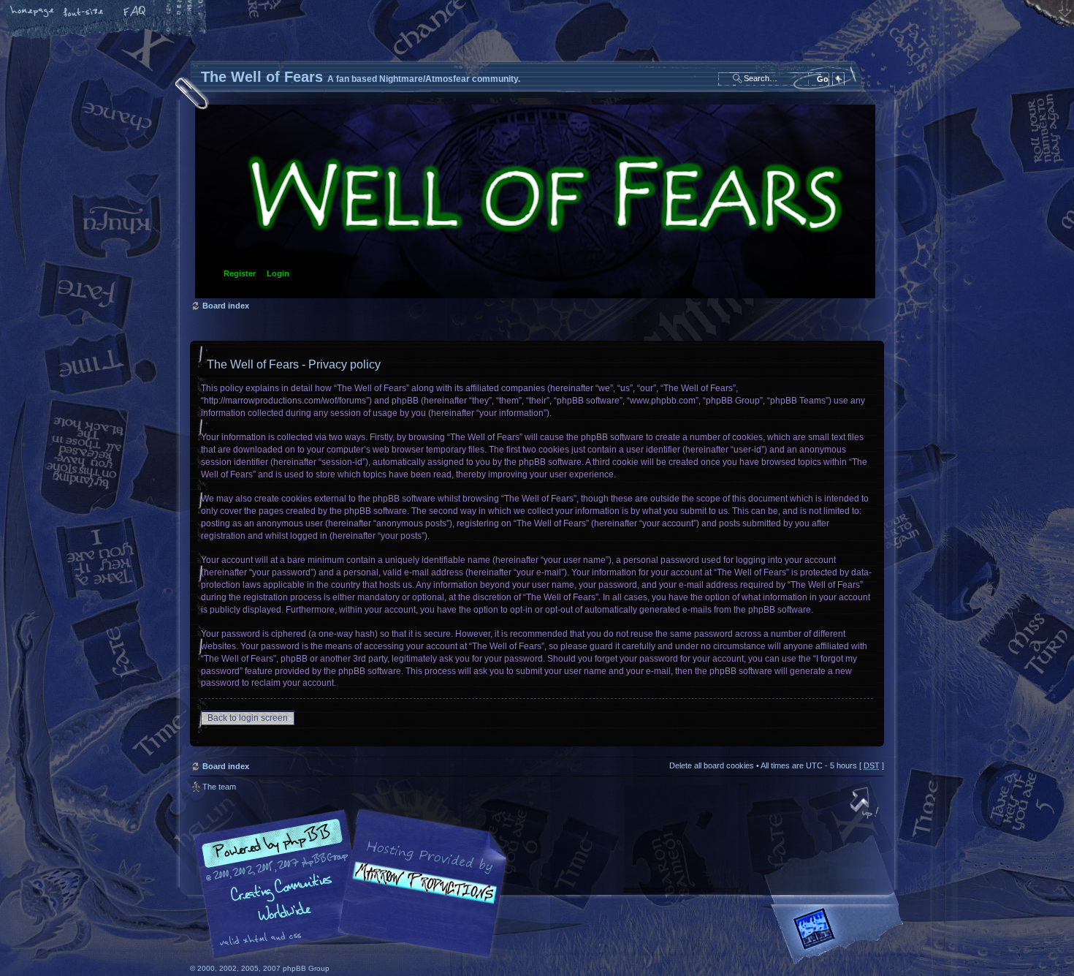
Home (32, 12)
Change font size (84, 12)
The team (219, 786)
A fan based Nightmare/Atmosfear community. (420, 893)
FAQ (135, 12)
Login (278, 273)
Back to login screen (247, 718)
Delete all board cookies (711, 765)
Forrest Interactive (840, 934)
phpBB (354, 883)
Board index (535, 201)
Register (240, 273)
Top (866, 804)
